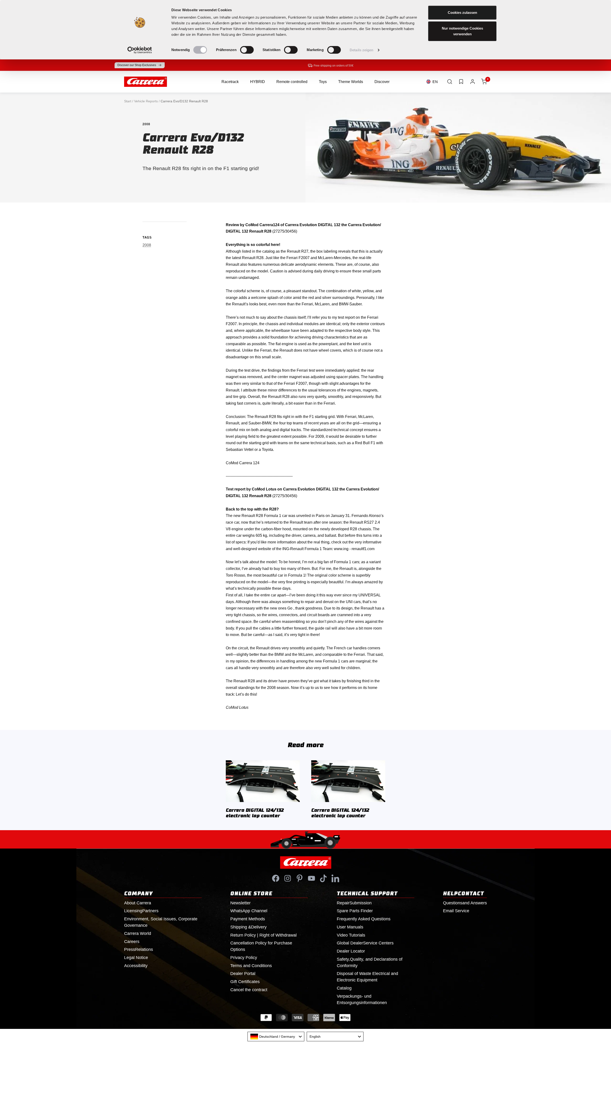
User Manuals (350, 927)
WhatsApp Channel (248, 910)
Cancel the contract (248, 989)
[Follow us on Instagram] (287, 878)
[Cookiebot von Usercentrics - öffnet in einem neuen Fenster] (140, 50)
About (137, 903)
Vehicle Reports (146, 101)
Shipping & (248, 927)
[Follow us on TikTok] (323, 878)
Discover (382, 82)
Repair (354, 903)
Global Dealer (365, 943)
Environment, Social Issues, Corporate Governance (160, 922)
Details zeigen (361, 50)
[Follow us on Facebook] (275, 878)
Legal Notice (136, 957)
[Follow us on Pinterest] (299, 878)
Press (138, 949)
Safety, (369, 962)
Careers (131, 941)
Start (127, 101)
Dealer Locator (351, 951)
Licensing (141, 910)
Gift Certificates (245, 981)
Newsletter (240, 903)
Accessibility (135, 965)
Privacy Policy (243, 957)
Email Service (456, 910)
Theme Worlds (350, 82)
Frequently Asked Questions (363, 919)
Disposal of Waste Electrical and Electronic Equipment (367, 976)
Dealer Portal (242, 973)
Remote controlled (291, 82)
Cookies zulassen (462, 12)
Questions (465, 903)
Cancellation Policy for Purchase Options (261, 946)
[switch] (247, 50)
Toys (323, 82)
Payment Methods (247, 919)
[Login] (472, 81)
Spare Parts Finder (355, 910)
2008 (146, 124)
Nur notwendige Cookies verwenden (462, 31)
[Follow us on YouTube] (311, 878)
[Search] (450, 81)
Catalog (344, 988)
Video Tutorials (351, 935)
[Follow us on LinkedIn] (335, 878)
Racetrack (230, 82)
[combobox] (276, 1036)
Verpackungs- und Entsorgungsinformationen (362, 999)
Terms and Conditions (251, 965)
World (137, 933)
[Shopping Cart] (484, 81)
